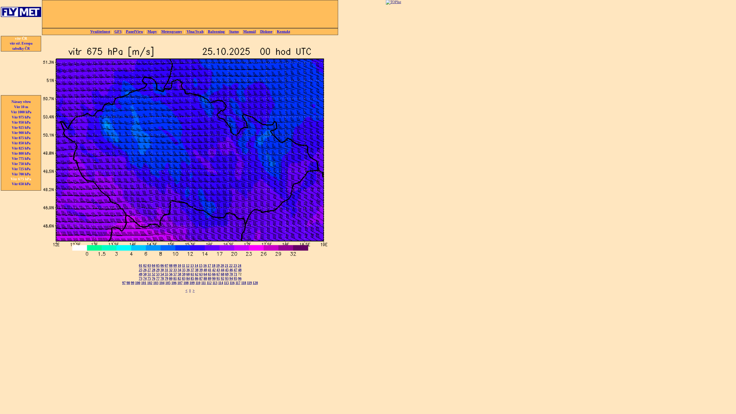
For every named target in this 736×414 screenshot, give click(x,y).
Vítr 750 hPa (21, 164)
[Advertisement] (190, 14)
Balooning (216, 31)
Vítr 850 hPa (21, 143)
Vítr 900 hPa (21, 133)
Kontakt (283, 31)
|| (190, 291)
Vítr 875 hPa (21, 138)
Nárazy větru (21, 102)
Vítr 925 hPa (21, 128)
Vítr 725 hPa (21, 169)
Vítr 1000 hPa (21, 112)
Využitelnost (100, 31)
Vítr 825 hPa (21, 148)
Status (234, 31)
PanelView (134, 31)
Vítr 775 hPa (21, 159)
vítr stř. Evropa (21, 43)
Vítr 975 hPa (21, 117)
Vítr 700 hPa (21, 174)
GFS (118, 31)
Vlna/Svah (195, 31)
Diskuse (266, 31)
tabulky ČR (21, 49)
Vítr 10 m (21, 107)
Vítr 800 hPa (21, 154)
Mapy (152, 31)
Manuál (249, 31)
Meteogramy (171, 31)
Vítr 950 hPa (21, 122)
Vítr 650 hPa (21, 184)
